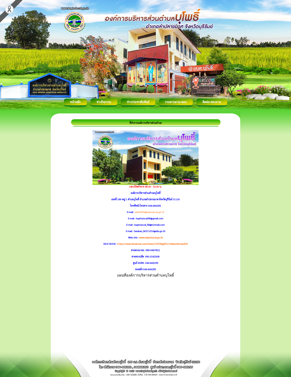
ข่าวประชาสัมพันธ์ (138, 102)
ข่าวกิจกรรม (104, 102)
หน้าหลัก (75, 102)
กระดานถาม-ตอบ (176, 102)
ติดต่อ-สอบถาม (211, 102)
